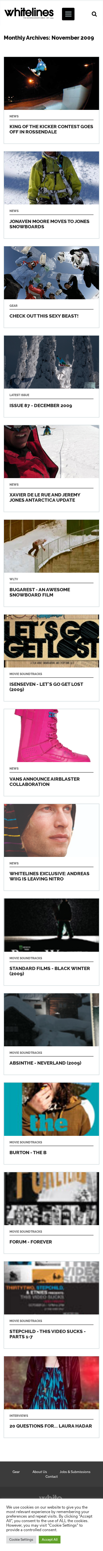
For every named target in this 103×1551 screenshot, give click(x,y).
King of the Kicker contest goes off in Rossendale (51, 100)
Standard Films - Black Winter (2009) (51, 942)
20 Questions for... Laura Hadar (51, 1397)
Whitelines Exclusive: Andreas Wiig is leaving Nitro (51, 847)
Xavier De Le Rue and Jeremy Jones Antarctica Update (51, 468)
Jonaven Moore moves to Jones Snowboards (51, 195)
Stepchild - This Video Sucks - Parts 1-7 (51, 1305)
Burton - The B (51, 1123)
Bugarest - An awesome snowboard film (51, 563)
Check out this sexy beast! (51, 287)
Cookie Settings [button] (21, 1539)
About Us (39, 1472)
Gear (16, 1472)
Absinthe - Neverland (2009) (51, 1034)
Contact (52, 1476)
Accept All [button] (50, 1539)
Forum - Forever (51, 1212)
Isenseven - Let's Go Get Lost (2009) (51, 658)
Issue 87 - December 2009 (51, 376)
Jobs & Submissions (75, 1472)
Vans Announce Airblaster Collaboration (51, 752)
